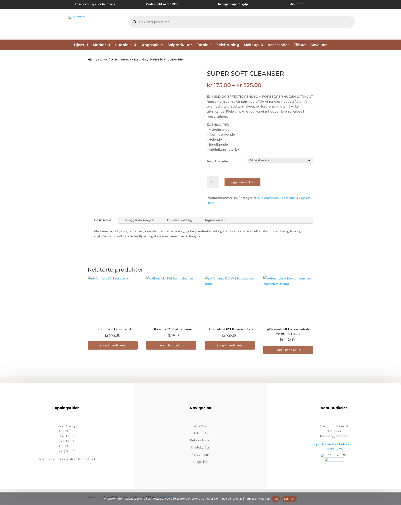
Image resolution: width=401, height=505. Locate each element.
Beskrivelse (103, 220)
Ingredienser (215, 220)
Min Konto (297, 4)
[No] (396, 499)
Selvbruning (227, 45)
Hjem (79, 45)
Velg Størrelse (217, 161)
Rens (210, 203)
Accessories (278, 45)
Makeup (251, 45)
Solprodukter (180, 45)
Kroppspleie (152, 45)
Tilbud (300, 45)
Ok (276, 498)
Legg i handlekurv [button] (113, 345)
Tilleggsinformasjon (139, 220)
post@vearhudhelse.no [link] (334, 444)
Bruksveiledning (179, 220)
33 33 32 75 (334, 449)
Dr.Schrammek (120, 59)
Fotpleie (204, 45)
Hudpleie (123, 45)
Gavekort (318, 45)
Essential (140, 59)
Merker (99, 45)
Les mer (289, 498)
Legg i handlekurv (242, 182)
